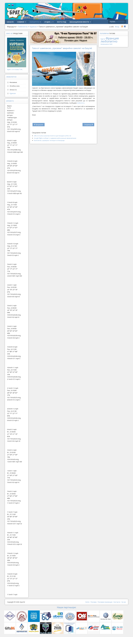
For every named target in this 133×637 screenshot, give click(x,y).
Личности (13, 90)
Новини (20, 22)
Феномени (13, 82)
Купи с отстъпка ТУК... (15, 69)
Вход (117, 26)
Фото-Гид (61, 22)
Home (87, 602)
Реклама (94, 602)
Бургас (103, 39)
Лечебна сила (14, 86)
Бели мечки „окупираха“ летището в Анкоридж (49, 140)
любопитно (109, 41)
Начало (10, 22)
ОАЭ (110, 44)
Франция (112, 38)
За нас (123, 602)
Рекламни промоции (105, 602)
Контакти (116, 602)
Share (34, 115)
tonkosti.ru (80, 103)
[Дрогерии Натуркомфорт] (63, 37)
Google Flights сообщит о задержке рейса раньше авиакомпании (55, 138)
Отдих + (48, 22)
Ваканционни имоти (79, 22)
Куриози (13, 93)
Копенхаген (105, 44)
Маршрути (34, 22)
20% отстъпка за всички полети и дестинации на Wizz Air (52, 136)
